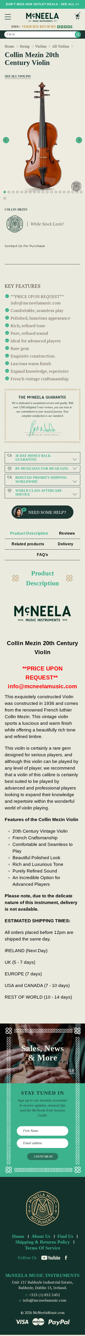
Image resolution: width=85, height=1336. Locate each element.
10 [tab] (43, 192)
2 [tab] (9, 192)
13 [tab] (56, 192)
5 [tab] (22, 192)
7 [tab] (30, 192)
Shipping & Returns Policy (42, 1241)
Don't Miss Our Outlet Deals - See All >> (42, 4)
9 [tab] (39, 192)
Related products (28, 544)
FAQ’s (42, 555)
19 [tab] (81, 192)
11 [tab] (47, 192)
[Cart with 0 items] (77, 16)
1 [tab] (5, 192)
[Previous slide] (6, 140)
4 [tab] (17, 192)
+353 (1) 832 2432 (44, 1294)
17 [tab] (73, 192)
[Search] (77, 34)
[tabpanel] (42, 137)
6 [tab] (26, 192)
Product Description (29, 533)
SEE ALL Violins (16, 76)
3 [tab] (13, 192)
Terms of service (42, 1247)
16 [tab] (68, 192)
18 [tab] (77, 192)
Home (18, 1236)
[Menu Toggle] (8, 16)
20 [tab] (5, 198)
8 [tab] (34, 192)
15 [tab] (64, 192)
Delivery (65, 544)
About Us (40, 1236)
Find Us (65, 1236)
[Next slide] (79, 140)
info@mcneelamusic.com (44, 1300)
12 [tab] (51, 192)
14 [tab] (60, 192)
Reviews (67, 533)
